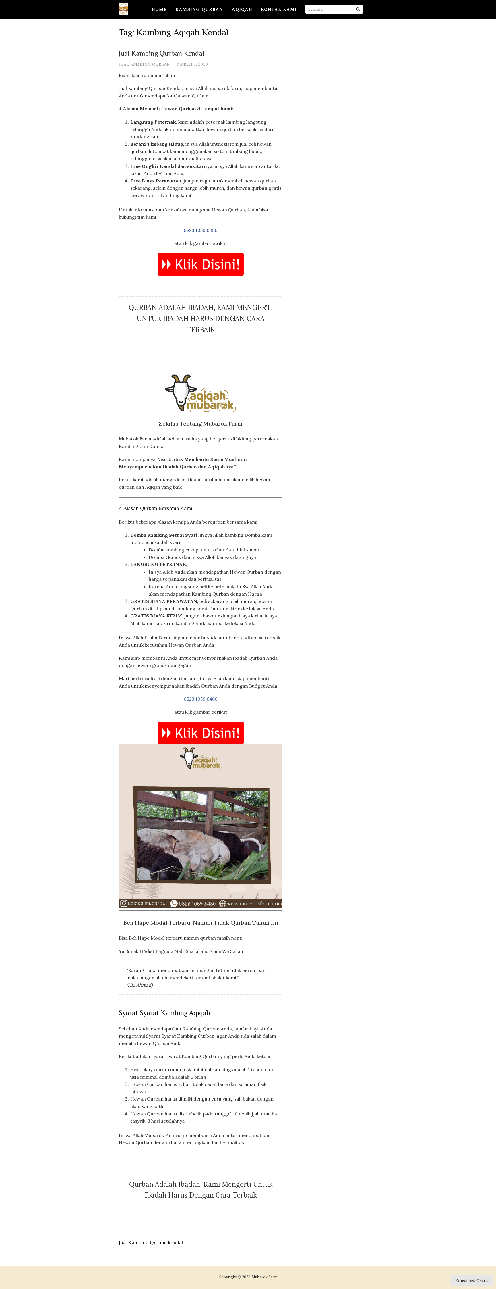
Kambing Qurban (199, 9)
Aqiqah (242, 9)
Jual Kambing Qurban (144, 64)
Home (159, 9)
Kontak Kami (279, 9)
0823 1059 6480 (201, 230)
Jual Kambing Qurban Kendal (161, 54)
